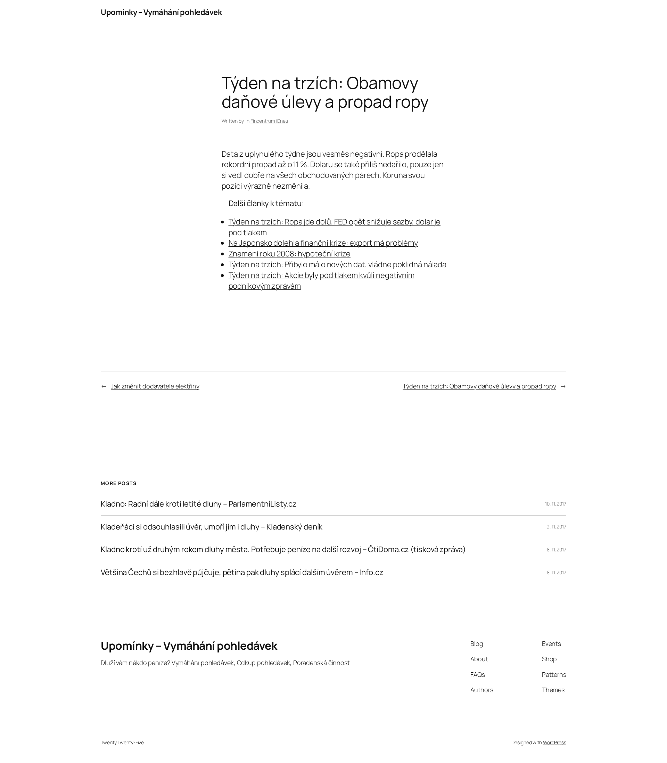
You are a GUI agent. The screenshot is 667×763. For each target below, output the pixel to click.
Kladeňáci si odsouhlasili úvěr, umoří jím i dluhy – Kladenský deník (211, 527)
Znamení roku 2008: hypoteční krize (290, 253)
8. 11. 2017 (556, 549)
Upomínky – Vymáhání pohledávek (161, 12)
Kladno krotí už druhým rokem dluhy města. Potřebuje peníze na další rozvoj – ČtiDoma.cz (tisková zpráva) (283, 549)
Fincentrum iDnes (269, 120)
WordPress (554, 742)
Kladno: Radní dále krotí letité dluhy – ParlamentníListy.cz (199, 504)
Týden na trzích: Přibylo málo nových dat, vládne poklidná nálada (338, 264)
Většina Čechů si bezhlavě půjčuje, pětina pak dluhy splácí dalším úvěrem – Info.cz (242, 572)
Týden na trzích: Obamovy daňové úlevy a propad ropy (479, 386)
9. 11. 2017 (556, 526)
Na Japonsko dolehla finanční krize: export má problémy (323, 243)
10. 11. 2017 (555, 503)
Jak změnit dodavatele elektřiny (155, 386)
